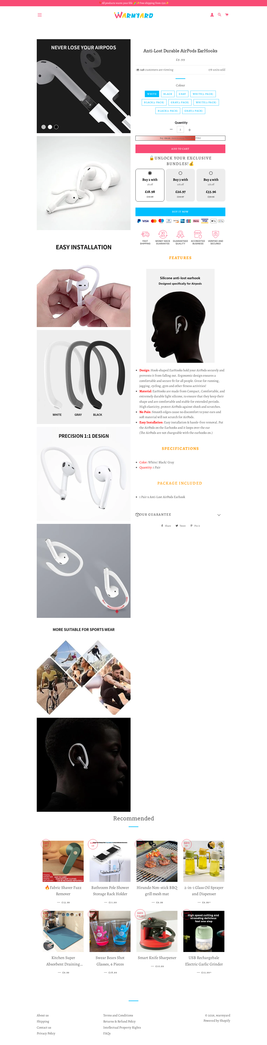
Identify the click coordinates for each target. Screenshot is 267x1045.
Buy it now (180, 211)
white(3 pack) (203, 94)
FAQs (107, 1033)
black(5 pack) (168, 110)
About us (43, 1015)
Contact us (44, 1027)
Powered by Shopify (216, 1020)
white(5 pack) (206, 102)
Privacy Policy (46, 1033)
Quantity (181, 123)
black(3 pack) (154, 102)
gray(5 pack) (194, 110)
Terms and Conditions (118, 1015)
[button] (180, 514)
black (167, 94)
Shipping (43, 1021)
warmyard (223, 1015)
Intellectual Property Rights (122, 1027)
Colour (180, 85)
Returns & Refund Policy (119, 1021)
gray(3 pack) (180, 102)
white (152, 94)
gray (182, 94)
